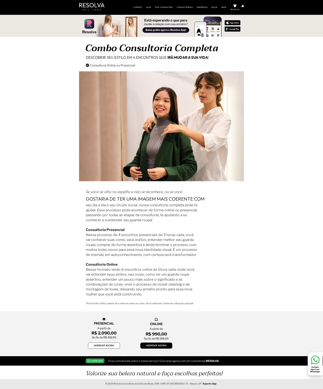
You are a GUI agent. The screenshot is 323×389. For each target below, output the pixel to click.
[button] (243, 5)
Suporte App (210, 383)
